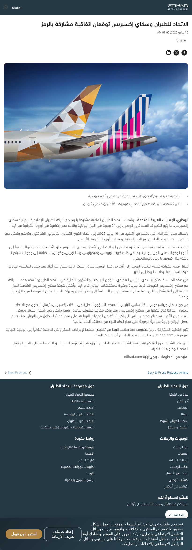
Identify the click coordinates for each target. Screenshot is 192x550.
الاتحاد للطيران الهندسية (79, 414)
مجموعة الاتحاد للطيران (79, 394)
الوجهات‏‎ (183, 453)
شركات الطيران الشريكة (173, 420)
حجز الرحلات (180, 447)
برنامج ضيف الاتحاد (82, 401)
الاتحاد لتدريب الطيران (80, 420)
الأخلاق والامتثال (177, 427)
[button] (16, 7)
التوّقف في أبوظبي (176, 486)
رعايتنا (184, 414)
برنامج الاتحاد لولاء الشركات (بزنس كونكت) (67, 427)
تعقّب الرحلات (179, 466)
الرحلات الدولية (178, 460)
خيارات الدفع (86, 460)
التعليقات (176, 514)
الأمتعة (89, 453)
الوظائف (182, 407)
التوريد (90, 473)
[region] (96, 534)
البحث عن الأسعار (177, 473)
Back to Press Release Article (168, 372)
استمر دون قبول (24, 534)
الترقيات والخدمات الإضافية (77, 447)
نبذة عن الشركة (178, 394)
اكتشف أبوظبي (178, 479)
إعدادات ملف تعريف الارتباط (63, 534)
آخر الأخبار (182, 401)
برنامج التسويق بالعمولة (79, 479)
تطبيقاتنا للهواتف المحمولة (77, 466)
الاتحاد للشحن (85, 407)
